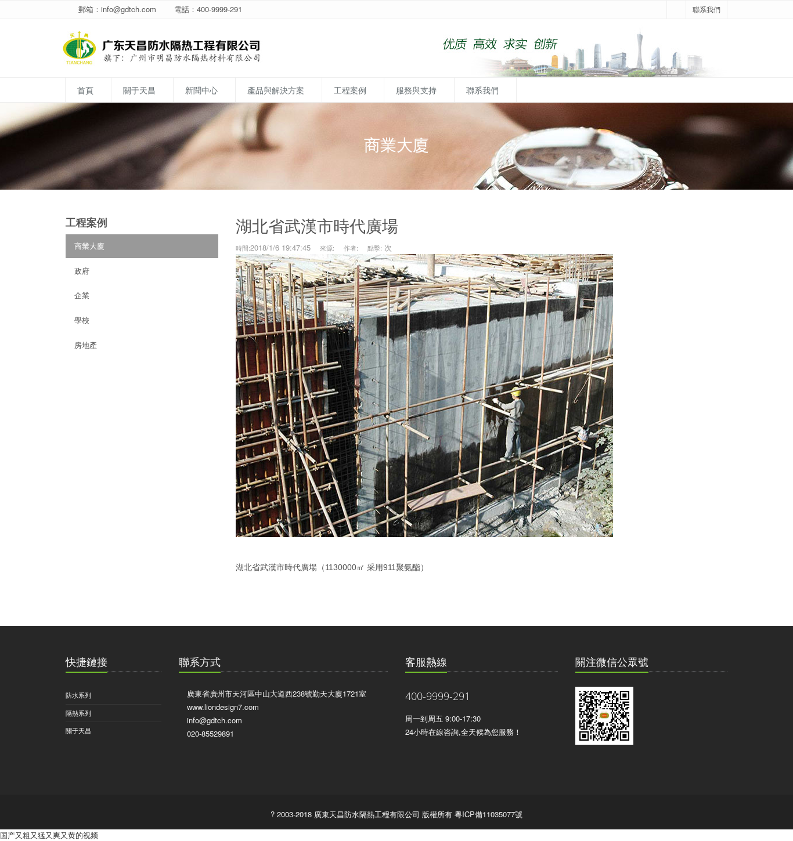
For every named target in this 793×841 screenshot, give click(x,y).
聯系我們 (706, 9)
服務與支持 (416, 90)
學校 (81, 319)
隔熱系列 (78, 712)
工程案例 (350, 90)
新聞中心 (201, 90)
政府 (81, 270)
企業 (81, 294)
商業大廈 (89, 245)
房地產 (85, 344)
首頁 (85, 90)
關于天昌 (139, 90)
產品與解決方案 (275, 90)
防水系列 (78, 694)
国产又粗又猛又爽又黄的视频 (49, 834)
